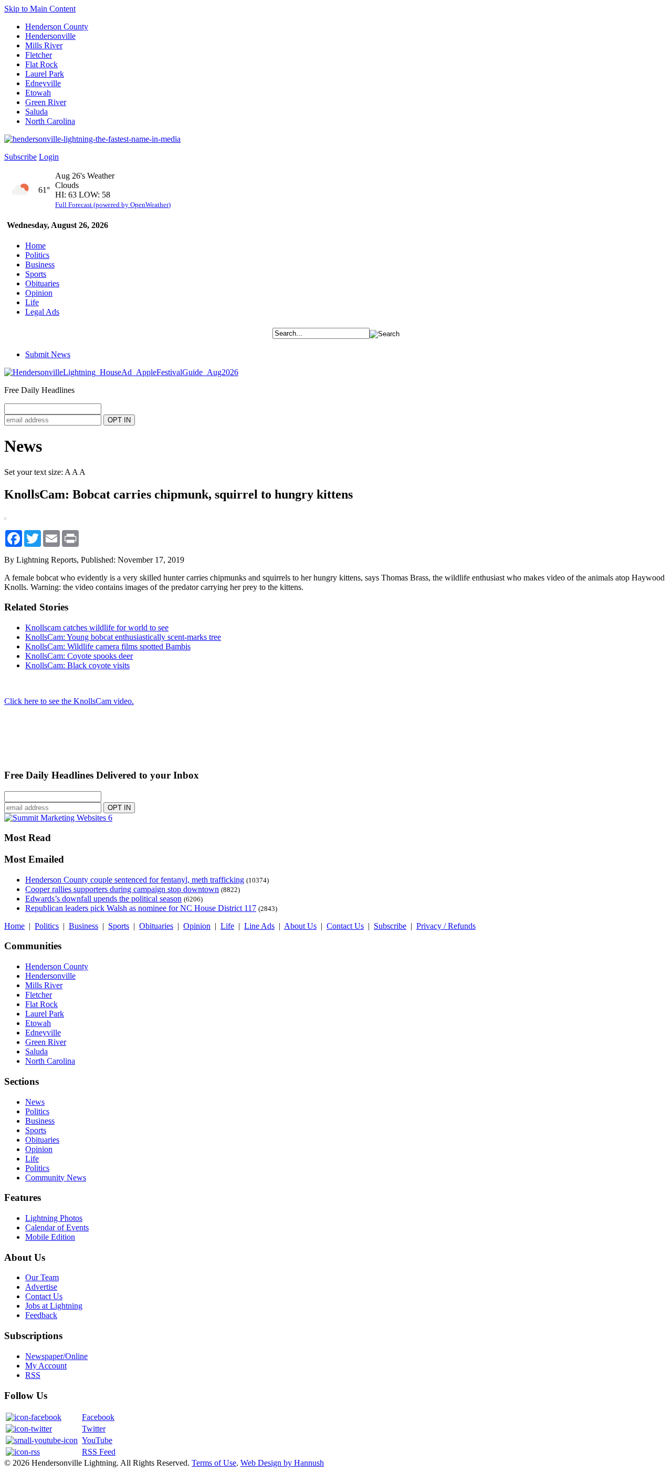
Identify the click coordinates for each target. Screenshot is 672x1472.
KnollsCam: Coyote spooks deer (79, 655)
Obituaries (42, 283)
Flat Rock (41, 64)
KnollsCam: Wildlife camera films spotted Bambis (108, 646)
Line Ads (259, 925)
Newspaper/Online (56, 1356)
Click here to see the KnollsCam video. (69, 701)
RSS (32, 1375)
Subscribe (20, 156)
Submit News (47, 354)
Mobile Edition (50, 1236)
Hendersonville (50, 36)
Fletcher (38, 54)
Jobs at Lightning (53, 1305)
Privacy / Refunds (446, 925)
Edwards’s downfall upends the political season (103, 898)
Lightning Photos (53, 1218)
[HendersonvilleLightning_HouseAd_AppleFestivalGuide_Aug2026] (121, 372)
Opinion (38, 292)
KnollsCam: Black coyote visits (77, 665)
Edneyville (43, 83)
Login (49, 156)
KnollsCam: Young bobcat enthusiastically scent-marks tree (123, 637)
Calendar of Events (57, 1227)
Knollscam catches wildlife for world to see (97, 627)
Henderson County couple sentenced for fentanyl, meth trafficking (134, 879)
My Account (46, 1365)
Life (32, 302)
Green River (45, 102)
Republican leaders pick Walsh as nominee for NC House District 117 (140, 908)
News (35, 1101)
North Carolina (50, 121)
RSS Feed (99, 1451)
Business (40, 264)
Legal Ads (42, 311)
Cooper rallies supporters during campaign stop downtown (122, 889)
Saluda (36, 111)
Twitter (94, 1428)
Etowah (38, 92)
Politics (37, 255)
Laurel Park (44, 73)
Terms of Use (214, 1462)
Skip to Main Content (40, 8)
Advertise (41, 1286)
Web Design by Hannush (282, 1462)
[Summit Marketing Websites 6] (58, 817)
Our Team (42, 1277)
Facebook (98, 1417)
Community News (55, 1177)
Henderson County (56, 26)
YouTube (97, 1440)
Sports (35, 273)
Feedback (41, 1315)
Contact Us (345, 925)
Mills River (43, 45)
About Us (300, 925)
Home (35, 245)
